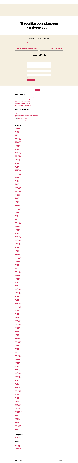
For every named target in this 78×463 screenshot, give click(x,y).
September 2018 (18, 260)
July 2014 (17, 330)
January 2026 (17, 138)
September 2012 (18, 360)
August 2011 (17, 379)
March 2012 (17, 369)
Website (28, 73)
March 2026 (17, 135)
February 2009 (18, 421)
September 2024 (18, 160)
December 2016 (18, 289)
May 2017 (17, 282)
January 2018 (17, 271)
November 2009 (18, 408)
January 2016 (17, 304)
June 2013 (17, 348)
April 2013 (17, 351)
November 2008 (18, 425)
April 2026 (17, 134)
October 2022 (17, 192)
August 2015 (17, 311)
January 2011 (17, 388)
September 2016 (18, 293)
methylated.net (8, 2)
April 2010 (17, 401)
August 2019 (17, 246)
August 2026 (17, 128)
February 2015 (18, 320)
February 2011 (17, 387)
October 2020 (17, 226)
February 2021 (18, 220)
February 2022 (18, 204)
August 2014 (17, 328)
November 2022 (18, 191)
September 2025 (18, 144)
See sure (16, 120)
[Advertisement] (39, 10)
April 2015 (17, 317)
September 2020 (18, 227)
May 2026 (17, 132)
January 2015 (17, 321)
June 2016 (17, 297)
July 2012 (17, 363)
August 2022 (17, 195)
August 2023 (17, 178)
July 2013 (17, 346)
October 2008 (17, 426)
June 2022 (17, 198)
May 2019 (17, 248)
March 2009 (17, 419)
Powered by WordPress (28, 460)
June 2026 (17, 131)
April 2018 (17, 267)
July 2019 (17, 247)
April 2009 (17, 418)
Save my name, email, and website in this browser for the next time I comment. (38, 77)
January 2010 (17, 405)
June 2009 (17, 415)
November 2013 (18, 341)
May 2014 (17, 332)
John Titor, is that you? (22, 118)
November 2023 (18, 174)
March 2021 (17, 219)
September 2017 (18, 276)
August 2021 (17, 212)
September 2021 (18, 211)
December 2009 (18, 407)
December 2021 (18, 206)
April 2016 (17, 300)
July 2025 (17, 146)
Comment (29, 61)
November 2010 (18, 391)
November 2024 (18, 157)
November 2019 (18, 241)
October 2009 (17, 409)
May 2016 (17, 299)
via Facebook (39, 19)
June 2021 (17, 215)
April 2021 (17, 218)
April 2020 (17, 234)
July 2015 (17, 313)
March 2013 (17, 352)
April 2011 (17, 384)
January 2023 (17, 188)
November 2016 (18, 290)
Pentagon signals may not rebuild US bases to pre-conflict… (27, 97)
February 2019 (18, 253)
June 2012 (17, 365)
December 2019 (18, 240)
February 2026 (18, 136)
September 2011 (18, 377)
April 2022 (17, 201)
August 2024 (17, 162)
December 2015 (18, 306)
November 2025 (18, 141)
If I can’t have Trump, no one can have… (22, 101)
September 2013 (18, 344)
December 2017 (18, 272)
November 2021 (18, 208)
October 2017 (17, 275)
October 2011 (17, 376)
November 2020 (18, 225)
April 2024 (17, 167)
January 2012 (17, 372)
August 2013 (17, 345)
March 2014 (17, 335)
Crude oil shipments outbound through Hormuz (24, 99)
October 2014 (17, 325)
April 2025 (17, 150)
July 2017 (17, 279)
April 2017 (17, 283)
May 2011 (16, 383)
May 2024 (17, 166)
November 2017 (18, 274)
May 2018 (17, 265)
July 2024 (17, 163)
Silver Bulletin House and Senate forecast (23, 105)
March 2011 (17, 386)
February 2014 (18, 337)
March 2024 (17, 169)
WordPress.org (18, 448)
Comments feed (18, 446)
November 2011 (18, 374)
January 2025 (17, 155)
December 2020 (18, 223)
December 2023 (18, 173)
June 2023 (17, 181)
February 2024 (18, 170)
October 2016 (17, 292)
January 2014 (17, 338)
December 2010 (18, 390)
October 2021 (17, 209)
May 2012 (17, 366)
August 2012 (17, 362)
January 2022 (17, 205)
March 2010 (17, 402)
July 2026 (17, 130)
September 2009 (18, 411)
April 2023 (17, 184)
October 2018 (17, 258)
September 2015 (18, 310)
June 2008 (17, 429)
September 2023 (18, 177)
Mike (16, 111)
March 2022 (17, 202)
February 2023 (18, 187)
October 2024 (17, 159)
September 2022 (18, 194)
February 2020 (18, 237)
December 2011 (18, 373)
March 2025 (17, 152)
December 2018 (18, 255)
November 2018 (18, 257)
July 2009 (17, 414)
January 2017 (17, 288)
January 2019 (17, 254)
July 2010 (17, 397)
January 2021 (17, 222)
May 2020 (17, 233)
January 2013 (17, 355)
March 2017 (17, 285)
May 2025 (17, 149)
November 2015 (18, 307)
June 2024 (17, 164)
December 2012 (18, 356)
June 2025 (17, 148)
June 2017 (17, 281)
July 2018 (17, 262)
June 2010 (17, 398)
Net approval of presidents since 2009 (22, 103)
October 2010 (17, 393)
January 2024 (17, 171)
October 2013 (17, 342)
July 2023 (17, 180)
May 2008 (17, 430)
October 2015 (17, 309)
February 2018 (18, 269)
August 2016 (17, 295)
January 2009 (17, 422)
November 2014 (18, 324)
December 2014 (18, 323)
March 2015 (17, 318)
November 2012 (18, 358)
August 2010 (17, 395)
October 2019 (17, 243)
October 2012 (17, 359)
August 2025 (17, 145)
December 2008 (18, 423)
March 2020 (17, 236)
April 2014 (17, 334)
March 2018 (17, 268)
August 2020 (17, 229)
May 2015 (17, 316)
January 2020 (17, 239)
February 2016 (18, 303)
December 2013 (18, 339)
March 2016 (17, 302)
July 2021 (17, 213)
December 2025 (18, 139)
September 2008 (18, 428)
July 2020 (17, 230)
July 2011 (17, 380)
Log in (16, 444)
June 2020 (17, 232)
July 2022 (17, 197)
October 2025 (17, 142)
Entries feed (17, 445)
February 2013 (18, 353)
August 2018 (17, 261)
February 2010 (18, 404)
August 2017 (17, 278)
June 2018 (17, 264)
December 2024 (18, 156)
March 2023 (17, 185)
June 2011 (17, 381)
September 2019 (18, 244)
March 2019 (17, 251)
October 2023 (17, 176)
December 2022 (18, 190)
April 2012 (17, 367)
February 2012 (18, 370)
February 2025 (18, 153)
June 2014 (17, 331)
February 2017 (18, 286)
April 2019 (17, 250)
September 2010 (18, 394)
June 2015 (17, 314)
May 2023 (17, 183)
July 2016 (17, 296)
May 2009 (17, 416)
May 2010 (17, 400)
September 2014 (18, 327)
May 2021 (17, 216)
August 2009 (17, 412)
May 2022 (17, 199)
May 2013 (17, 349)
